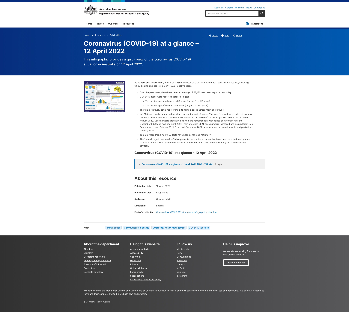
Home (89, 23)
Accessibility (136, 253)
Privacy (134, 264)
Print (227, 35)
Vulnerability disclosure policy (145, 279)
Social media (136, 272)
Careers (229, 7)
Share (239, 35)
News (249, 7)
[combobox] (232, 13)
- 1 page (182, 164)
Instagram (182, 275)
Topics (100, 23)
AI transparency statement (97, 260)
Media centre (183, 249)
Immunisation (113, 227)
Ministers (239, 7)
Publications (116, 35)
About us (218, 7)
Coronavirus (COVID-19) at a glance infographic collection (186, 212)
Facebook (182, 260)
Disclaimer (135, 260)
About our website (139, 249)
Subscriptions (137, 275)
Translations (256, 23)
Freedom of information (96, 264)
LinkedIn (181, 264)
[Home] (116, 10)
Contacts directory (93, 272)
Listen (215, 35)
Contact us (259, 7)
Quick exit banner (139, 268)
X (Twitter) (182, 268)
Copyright (135, 256)
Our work (113, 23)
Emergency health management (169, 227)
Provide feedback (236, 262)
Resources (128, 23)
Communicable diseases (136, 227)
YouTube (181, 272)
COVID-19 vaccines (199, 227)
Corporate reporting (94, 256)
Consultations (184, 256)
